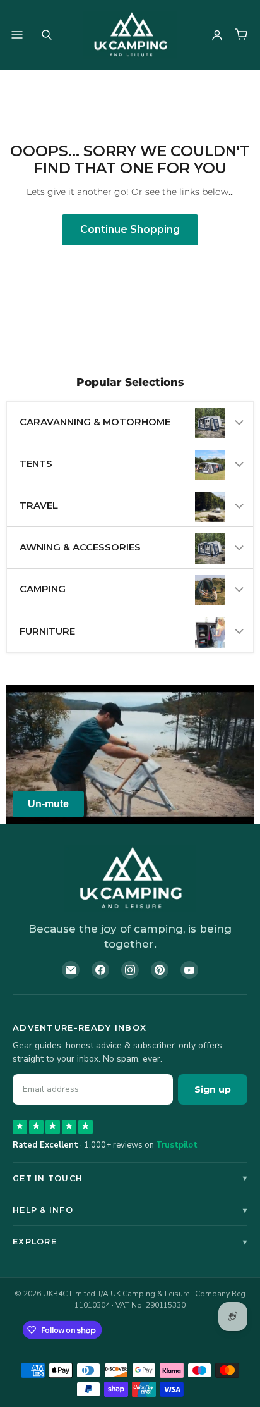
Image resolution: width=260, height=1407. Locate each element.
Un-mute (48, 803)
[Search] (46, 34)
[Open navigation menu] (17, 35)
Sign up (212, 1089)
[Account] (217, 34)
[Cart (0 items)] (241, 34)
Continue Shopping (130, 229)
